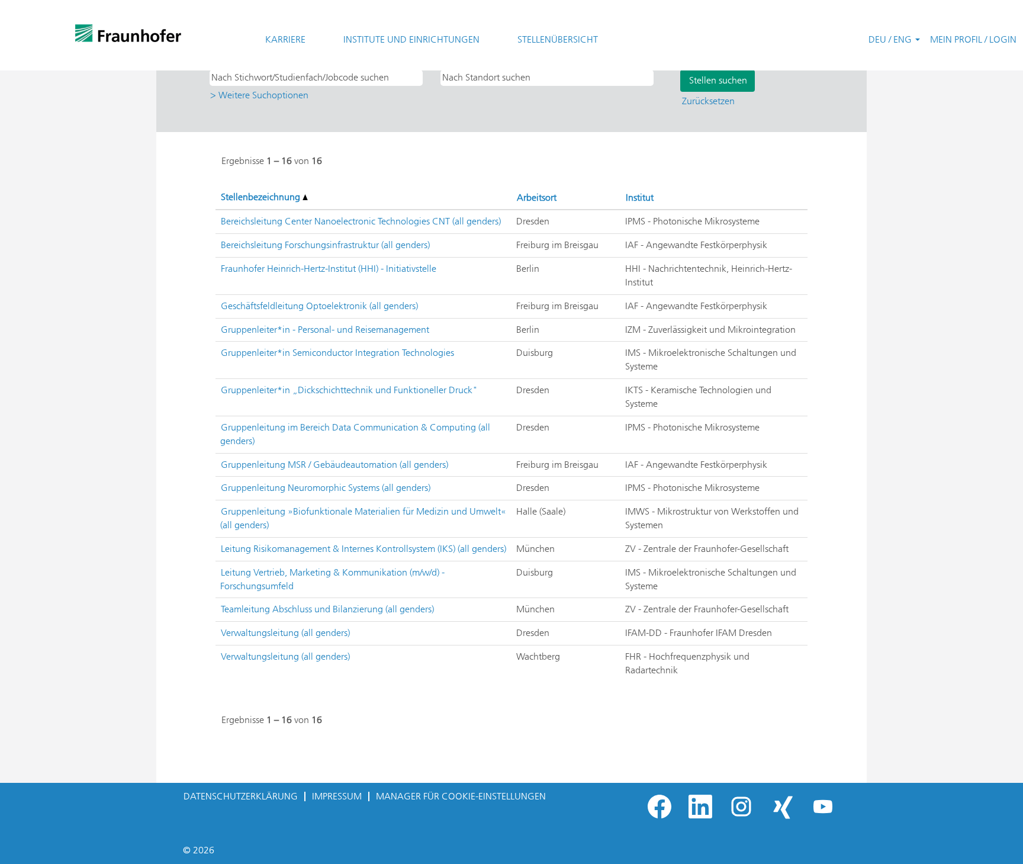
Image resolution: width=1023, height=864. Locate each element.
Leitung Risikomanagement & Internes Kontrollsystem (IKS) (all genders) (363, 548)
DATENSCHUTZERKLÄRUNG (241, 796)
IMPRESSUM (337, 796)
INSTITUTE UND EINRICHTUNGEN (411, 39)
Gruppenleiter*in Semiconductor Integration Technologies (337, 352)
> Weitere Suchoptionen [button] (259, 95)
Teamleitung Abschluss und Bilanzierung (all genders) (327, 609)
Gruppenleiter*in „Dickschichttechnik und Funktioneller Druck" (349, 390)
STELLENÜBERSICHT (557, 39)
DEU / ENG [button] (891, 39)
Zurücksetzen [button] (708, 101)
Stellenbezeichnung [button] (262, 197)
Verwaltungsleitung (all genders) (285, 632)
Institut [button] (640, 197)
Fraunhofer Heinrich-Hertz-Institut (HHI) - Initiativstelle (328, 268)
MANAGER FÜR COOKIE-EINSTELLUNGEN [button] (461, 796)
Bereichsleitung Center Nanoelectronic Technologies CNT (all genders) (361, 221)
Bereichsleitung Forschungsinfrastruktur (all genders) (325, 244)
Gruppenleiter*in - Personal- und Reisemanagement (325, 329)
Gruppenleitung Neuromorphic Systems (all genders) (325, 487)
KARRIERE (285, 39)
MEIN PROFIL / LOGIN (973, 39)
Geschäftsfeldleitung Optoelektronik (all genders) (319, 305)
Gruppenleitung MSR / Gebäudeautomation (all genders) (334, 464)
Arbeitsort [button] (536, 197)
